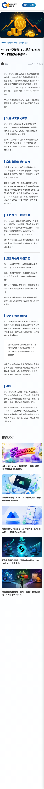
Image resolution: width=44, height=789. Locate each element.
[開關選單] (40, 5)
